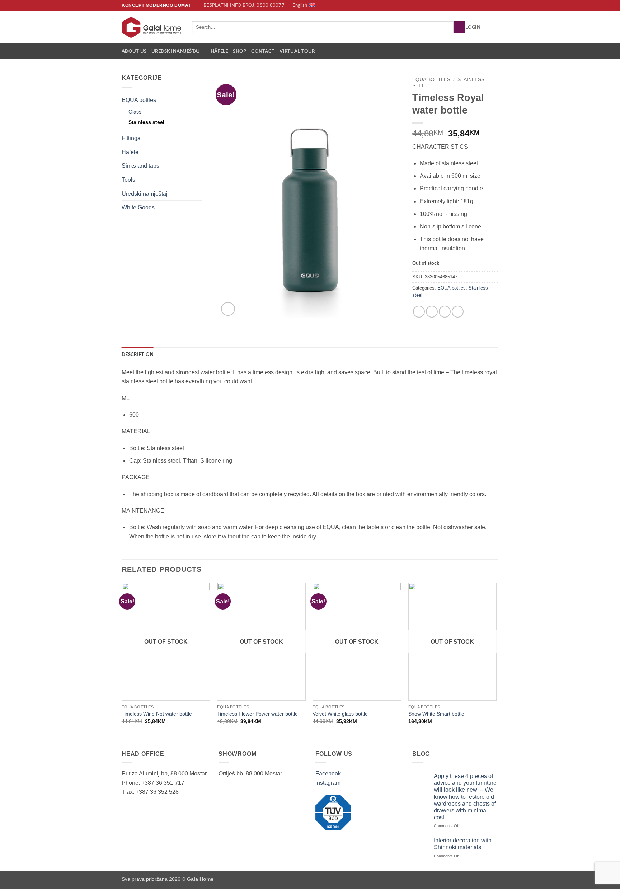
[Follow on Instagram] (495, 5)
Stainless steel (146, 122)
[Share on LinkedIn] (458, 312)
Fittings (131, 138)
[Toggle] (197, 100)
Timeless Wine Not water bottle (157, 714)
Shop (239, 51)
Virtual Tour (297, 51)
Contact (262, 51)
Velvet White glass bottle (340, 714)
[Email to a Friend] (445, 312)
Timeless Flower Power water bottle (257, 714)
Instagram (327, 783)
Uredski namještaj (175, 51)
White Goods (138, 207)
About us (134, 51)
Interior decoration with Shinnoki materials (463, 843)
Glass (134, 112)
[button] (472, 27)
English (299, 5)
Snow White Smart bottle (436, 714)
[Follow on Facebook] (488, 5)
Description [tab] (138, 354)
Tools (128, 180)
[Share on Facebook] (419, 312)
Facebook (328, 773)
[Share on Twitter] (432, 312)
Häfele (219, 51)
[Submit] (459, 27)
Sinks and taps (140, 166)
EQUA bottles (431, 79)
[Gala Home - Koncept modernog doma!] (151, 27)
